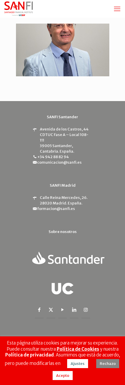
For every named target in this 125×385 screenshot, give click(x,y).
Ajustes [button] (78, 363)
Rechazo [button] (108, 363)
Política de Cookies (78, 349)
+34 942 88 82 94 (53, 156)
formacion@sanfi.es (56, 208)
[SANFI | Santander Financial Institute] (18, 8)
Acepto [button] (62, 375)
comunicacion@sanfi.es (59, 162)
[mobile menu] (117, 9)
